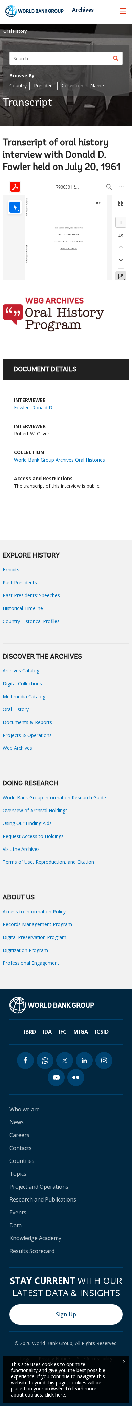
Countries (22, 1161)
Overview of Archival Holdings (35, 810)
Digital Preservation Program (34, 937)
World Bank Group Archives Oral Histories (59, 459)
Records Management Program (37, 924)
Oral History (15, 31)
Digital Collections (22, 683)
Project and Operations (38, 1186)
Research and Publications (42, 1199)
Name (97, 85)
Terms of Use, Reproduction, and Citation (48, 862)
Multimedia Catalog (24, 696)
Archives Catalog (21, 670)
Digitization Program (25, 950)
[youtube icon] (56, 1077)
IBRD (30, 1031)
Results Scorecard (31, 1251)
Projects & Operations (27, 735)
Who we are (24, 1109)
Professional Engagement (31, 963)
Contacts (20, 1148)
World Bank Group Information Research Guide (54, 797)
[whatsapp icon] (45, 1060)
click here (55, 1394)
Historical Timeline (23, 608)
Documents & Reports (27, 722)
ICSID (102, 1031)
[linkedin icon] (84, 1060)
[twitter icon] (64, 1060)
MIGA (80, 1031)
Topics (17, 1173)
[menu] (123, 10)
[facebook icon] (25, 1060)
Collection (72, 85)
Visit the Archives (21, 849)
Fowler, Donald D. (33, 407)
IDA (47, 1031)
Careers (19, 1135)
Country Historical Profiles (31, 621)
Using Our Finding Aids (27, 823)
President (44, 85)
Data (15, 1225)
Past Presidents (20, 582)
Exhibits (11, 569)
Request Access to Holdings (33, 836)
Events (17, 1212)
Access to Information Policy (34, 911)
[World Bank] (51, 1005)
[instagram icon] (103, 1060)
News (16, 1122)
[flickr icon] (75, 1077)
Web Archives (17, 748)
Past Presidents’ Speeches (31, 595)
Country (18, 85)
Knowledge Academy (35, 1238)
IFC (63, 1031)
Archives (83, 10)
